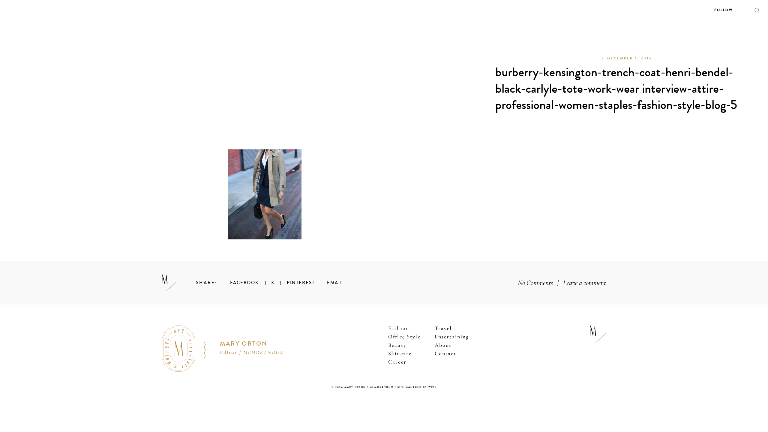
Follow (723, 10)
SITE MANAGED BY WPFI (417, 387)
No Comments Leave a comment (562, 282)
